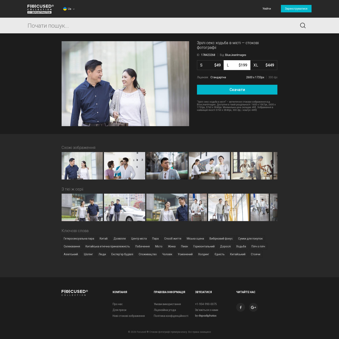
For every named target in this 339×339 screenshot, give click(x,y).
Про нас (118, 304)
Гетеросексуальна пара (79, 238)
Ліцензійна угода (165, 310)
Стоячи (255, 254)
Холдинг (203, 254)
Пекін (184, 246)
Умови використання (167, 304)
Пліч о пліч (258, 246)
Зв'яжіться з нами (206, 310)
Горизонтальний (204, 246)
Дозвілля (120, 238)
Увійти (266, 8)
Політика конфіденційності (171, 315)
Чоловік (167, 254)
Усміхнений (185, 254)
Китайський (237, 254)
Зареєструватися (296, 8)
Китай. (104, 238)
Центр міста (139, 238)
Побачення (142, 246)
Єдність (220, 254)
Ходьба (241, 246)
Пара (155, 238)
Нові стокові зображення (129, 315)
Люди (102, 254)
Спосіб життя (172, 238)
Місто (158, 246)
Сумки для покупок (250, 238)
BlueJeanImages (235, 54)
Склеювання (72, 246)
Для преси (119, 310)
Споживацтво (148, 254)
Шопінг (88, 254)
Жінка (172, 246)
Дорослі (225, 246)
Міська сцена (195, 238)
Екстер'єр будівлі (122, 254)
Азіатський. (71, 254)
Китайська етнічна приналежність (108, 246)
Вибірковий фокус (221, 238)
